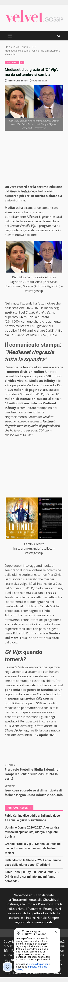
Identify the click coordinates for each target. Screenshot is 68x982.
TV (22, 62)
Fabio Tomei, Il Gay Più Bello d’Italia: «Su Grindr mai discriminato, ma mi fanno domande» (32, 876)
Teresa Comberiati (18, 80)
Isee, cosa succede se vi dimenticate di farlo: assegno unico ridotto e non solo (34, 790)
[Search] (58, 35)
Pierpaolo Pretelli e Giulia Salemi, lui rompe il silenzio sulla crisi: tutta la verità (32, 772)
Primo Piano (12, 62)
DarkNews (32, 973)
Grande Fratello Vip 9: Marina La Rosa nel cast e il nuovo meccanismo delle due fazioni (33, 848)
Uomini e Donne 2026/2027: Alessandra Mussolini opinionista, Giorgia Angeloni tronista (32, 832)
